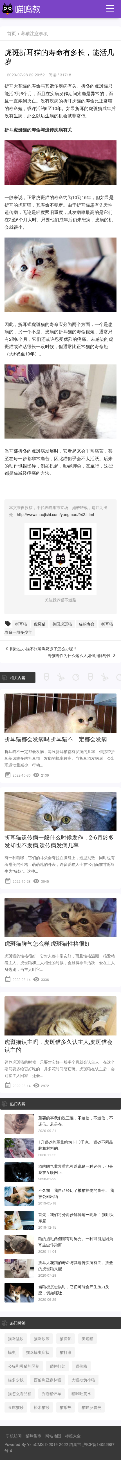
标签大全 (73, 1435)
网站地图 (53, 1435)
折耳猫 (83, 205)
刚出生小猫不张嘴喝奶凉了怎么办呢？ (43, 649)
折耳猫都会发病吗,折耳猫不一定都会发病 (56, 739)
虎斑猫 (40, 624)
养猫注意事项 (34, 33)
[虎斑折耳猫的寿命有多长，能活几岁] (19, 1268)
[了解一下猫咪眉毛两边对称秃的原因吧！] (19, 1244)
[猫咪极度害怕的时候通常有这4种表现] (19, 1292)
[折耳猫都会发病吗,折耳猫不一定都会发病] (60, 731)
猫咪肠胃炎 (91, 1407)
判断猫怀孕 (51, 1393)
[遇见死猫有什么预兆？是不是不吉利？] (19, 1124)
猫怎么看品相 (20, 1393)
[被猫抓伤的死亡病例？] (19, 1196)
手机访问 (14, 1435)
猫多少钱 (16, 1380)
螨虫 (12, 1352)
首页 (11, 33)
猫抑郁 (65, 1338)
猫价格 (81, 1366)
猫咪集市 (33, 1435)
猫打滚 (65, 1352)
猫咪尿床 (42, 1338)
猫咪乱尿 (16, 1338)
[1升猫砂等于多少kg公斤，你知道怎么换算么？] (19, 1148)
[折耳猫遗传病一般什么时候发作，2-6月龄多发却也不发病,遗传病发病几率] (60, 829)
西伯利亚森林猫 (47, 1380)
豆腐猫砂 (16, 1407)
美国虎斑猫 (62, 624)
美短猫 (87, 1338)
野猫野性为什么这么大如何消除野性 (79, 655)
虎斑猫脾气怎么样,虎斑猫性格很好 (47, 943)
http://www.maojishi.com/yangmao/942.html (55, 514)
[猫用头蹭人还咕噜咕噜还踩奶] (19, 1220)
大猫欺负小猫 (83, 1380)
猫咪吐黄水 (81, 1393)
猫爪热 (65, 1407)
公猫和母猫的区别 (23, 1366)
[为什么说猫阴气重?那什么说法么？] (19, 1172)
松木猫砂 (42, 1407)
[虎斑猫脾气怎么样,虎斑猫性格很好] (60, 935)
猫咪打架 (57, 1366)
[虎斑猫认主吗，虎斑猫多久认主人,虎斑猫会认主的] (60, 1033)
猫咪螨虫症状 (38, 1352)
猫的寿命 (32, 86)
